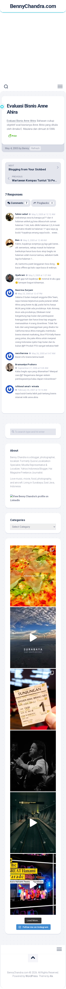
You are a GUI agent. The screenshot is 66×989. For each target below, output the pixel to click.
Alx (51, 976)
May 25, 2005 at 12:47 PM (30, 293)
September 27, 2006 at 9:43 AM (33, 368)
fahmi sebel (21, 214)
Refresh (35, 148)
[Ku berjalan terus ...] (33, 822)
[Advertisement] (33, 47)
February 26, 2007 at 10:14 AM (32, 390)
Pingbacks (45, 203)
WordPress (32, 976)
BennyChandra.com (33, 6)
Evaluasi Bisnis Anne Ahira (21, 120)
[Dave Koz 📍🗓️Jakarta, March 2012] (33, 760)
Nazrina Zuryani (24, 290)
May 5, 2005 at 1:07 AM (40, 275)
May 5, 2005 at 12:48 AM (35, 240)
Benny (25, 148)
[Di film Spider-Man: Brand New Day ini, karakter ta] (33, 699)
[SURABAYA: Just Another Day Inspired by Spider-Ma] (33, 637)
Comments (19, 203)
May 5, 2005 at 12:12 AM (43, 214)
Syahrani (20, 275)
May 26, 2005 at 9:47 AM (43, 353)
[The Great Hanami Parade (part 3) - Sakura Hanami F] (33, 884)
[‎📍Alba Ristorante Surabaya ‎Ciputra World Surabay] (33, 575)
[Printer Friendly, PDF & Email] (12, 135)
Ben (17, 240)
